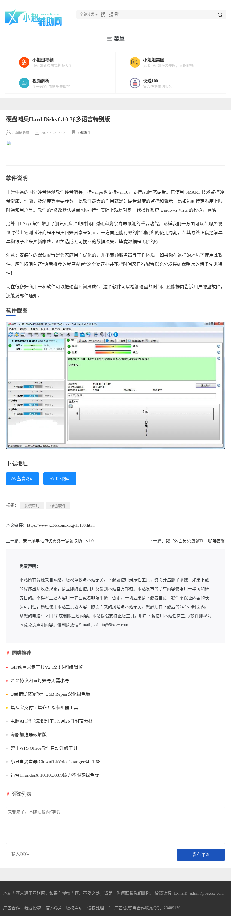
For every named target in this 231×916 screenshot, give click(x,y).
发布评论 (200, 854)
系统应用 (32, 505)
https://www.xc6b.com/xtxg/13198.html (61, 525)
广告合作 (11, 908)
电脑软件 (84, 133)
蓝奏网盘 (25, 478)
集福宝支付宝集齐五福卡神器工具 (44, 707)
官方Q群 (53, 908)
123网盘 (62, 478)
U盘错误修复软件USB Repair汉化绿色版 (50, 694)
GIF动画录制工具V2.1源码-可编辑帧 (47, 667)
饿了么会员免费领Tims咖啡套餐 (195, 541)
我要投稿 (32, 908)
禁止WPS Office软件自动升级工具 (44, 748)
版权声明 (74, 908)
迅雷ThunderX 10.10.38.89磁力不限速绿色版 (55, 775)
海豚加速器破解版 (29, 734)
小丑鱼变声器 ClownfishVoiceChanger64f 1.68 (55, 761)
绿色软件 (58, 505)
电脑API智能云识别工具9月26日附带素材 (52, 721)
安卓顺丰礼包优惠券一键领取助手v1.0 (58, 541)
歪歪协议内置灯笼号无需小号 (40, 680)
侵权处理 (95, 908)
